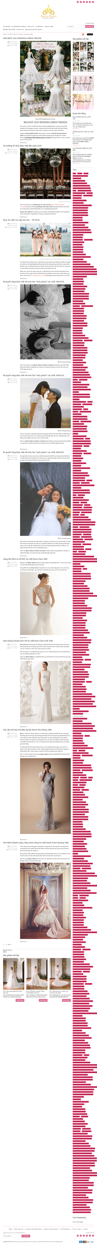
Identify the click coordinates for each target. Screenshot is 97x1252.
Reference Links (78, 760)
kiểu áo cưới (77, 544)
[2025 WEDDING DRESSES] (45, 116)
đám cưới (84, 1116)
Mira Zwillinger (78, 713)
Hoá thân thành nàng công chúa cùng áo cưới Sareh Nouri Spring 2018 (35, 842)
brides (75, 411)
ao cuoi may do (78, 252)
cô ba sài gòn (77, 446)
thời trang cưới (78, 799)
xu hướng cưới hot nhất (80, 1023)
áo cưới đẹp (88, 340)
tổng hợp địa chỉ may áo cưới (82, 856)
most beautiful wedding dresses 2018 (84, 731)
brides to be (77, 414)
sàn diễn (83, 777)
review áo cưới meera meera (82, 765)
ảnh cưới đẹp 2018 (79, 193)
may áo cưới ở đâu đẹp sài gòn (82, 608)
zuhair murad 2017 (79, 1109)
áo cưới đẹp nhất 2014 (80, 348)
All (74, 173)
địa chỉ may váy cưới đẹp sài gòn (83, 1200)
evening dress (78, 505)
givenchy (76, 512)
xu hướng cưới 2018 (79, 1020)
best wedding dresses (80, 387)
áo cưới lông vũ (78, 249)
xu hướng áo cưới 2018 (80, 991)
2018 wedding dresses (80, 176)
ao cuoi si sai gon (87, 306)
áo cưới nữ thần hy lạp (80, 286)
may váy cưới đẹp (79, 669)
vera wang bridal (78, 957)
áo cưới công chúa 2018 (80, 227)
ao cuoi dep (88, 239)
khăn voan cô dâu (79, 542)
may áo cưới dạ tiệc (79, 581)
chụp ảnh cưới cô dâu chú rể (82, 441)
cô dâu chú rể (77, 453)
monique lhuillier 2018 (80, 718)
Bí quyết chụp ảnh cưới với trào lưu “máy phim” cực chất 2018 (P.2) (33, 375)
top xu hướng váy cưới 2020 (81, 883)
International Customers (33, 29)
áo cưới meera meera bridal (82, 264)
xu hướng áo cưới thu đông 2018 (83, 1001)
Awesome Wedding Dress (81, 375)
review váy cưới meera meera (82, 767)
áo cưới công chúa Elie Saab (82, 230)
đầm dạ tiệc (86, 1128)
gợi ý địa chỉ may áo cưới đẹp (82, 519)
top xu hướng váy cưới (80, 880)
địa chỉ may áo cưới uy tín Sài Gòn (83, 1183)
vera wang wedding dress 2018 (83, 966)
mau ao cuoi (77, 569)
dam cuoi (76, 483)
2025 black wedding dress (81, 185)
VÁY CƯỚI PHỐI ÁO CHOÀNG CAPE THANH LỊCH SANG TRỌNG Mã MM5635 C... (13, 996)
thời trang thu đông (79, 807)
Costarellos (77, 470)
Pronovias (77, 755)
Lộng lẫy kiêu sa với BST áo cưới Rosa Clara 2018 (25, 559)
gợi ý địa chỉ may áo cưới (81, 517)
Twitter (78, 2)
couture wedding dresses (81, 475)
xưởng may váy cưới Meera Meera (83, 1089)
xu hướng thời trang (79, 1033)
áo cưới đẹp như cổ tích (80, 352)
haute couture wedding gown (82, 532)
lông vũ (88, 549)
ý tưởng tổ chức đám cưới (81, 1101)
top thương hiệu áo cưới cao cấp (83, 863)
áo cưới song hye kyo (80, 316)
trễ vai (75, 895)
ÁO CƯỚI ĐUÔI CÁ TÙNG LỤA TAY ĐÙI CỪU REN (58, 992)
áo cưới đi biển (78, 360)
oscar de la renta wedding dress (83, 748)
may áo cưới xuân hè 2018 (81, 632)
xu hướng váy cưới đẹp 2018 (82, 1047)
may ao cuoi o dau (79, 600)
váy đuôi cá (77, 949)
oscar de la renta (78, 743)
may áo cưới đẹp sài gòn (81, 645)
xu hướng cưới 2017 (79, 1018)
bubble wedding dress (80, 419)
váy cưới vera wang (79, 942)
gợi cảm (76, 515)
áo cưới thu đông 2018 (80, 325)
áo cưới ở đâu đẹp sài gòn (81, 294)
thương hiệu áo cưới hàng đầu (82, 834)
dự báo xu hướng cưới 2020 (81, 492)
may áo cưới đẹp (78, 635)
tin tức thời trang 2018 (80, 844)
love (75, 551)
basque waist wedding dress (82, 377)
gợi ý (82, 515)
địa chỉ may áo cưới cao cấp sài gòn (84, 1148)
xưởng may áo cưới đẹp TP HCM (83, 1079)
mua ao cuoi (77, 733)
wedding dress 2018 (80, 979)
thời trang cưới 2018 (79, 802)
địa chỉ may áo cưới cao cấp (82, 1146)
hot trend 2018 (78, 539)
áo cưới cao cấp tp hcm (80, 210)
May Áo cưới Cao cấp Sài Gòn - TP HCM (21, 220)
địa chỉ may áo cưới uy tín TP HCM (83, 1185)
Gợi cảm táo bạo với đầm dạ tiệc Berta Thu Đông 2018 (27, 730)
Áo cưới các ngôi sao (80, 200)
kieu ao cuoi (86, 544)
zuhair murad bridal (79, 1111)
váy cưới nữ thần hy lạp (80, 934)
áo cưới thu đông (78, 321)
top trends (77, 868)
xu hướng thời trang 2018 (81, 1035)
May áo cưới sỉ (78, 618)
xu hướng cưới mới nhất (80, 1025)
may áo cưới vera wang (80, 630)
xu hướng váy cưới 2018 (80, 1043)
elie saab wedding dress (81, 500)
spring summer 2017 (80, 782)
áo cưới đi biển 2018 (79, 362)
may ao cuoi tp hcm (79, 625)
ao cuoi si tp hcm (78, 308)
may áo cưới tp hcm (79, 623)
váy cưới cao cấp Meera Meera (82, 907)
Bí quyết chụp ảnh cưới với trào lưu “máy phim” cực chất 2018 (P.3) (33, 282)
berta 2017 (83, 379)
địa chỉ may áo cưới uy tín (81, 1180)
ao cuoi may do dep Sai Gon (82, 257)
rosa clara (76, 770)
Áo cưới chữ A (78, 217)
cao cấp (76, 421)
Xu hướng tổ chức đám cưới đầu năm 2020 (22, 146)
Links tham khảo (78, 549)
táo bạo (82, 785)
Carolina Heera (85, 421)
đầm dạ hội (77, 1128)
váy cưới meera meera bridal (82, 930)
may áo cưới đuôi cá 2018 (81, 655)
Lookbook (39, 26)
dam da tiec (85, 483)
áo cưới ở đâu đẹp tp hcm (81, 296)
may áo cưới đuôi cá (79, 652)
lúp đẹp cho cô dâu (79, 554)
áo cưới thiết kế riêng (79, 318)
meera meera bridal (79, 691)
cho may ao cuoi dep (80, 436)
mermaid (76, 709)
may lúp (88, 659)
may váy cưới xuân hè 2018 (81, 667)
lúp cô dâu (82, 551)
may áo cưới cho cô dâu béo (82, 573)
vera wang (86, 949)
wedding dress (78, 974)
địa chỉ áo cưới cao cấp (80, 1133)
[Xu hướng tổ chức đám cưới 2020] (45, 198)
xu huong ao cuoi (78, 989)
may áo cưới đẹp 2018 (80, 637)
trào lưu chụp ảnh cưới (80, 888)
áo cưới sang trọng (79, 303)
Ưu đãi (75, 898)
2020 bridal (77, 178)
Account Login (90, 23)
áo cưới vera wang (79, 335)
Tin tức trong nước (79, 846)
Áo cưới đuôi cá (78, 365)
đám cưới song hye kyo (80, 1124)
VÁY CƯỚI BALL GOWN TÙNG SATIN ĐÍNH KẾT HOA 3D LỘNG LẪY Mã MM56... (36, 996)
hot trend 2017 (86, 537)
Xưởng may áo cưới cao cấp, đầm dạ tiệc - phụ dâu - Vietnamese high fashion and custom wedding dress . (38, 1241)
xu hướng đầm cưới (79, 1050)
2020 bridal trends (79, 181)
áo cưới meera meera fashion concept (85, 269)
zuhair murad (77, 1106)
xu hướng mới (77, 1030)
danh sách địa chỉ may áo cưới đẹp (83, 485)
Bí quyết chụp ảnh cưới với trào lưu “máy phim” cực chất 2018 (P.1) (33, 452)
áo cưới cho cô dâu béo (80, 212)
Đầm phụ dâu (86, 1131)
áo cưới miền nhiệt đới (80, 276)
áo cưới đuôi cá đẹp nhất (81, 372)
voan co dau (77, 971)
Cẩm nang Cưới (18, 1229)
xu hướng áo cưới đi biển (80, 1011)
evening (83, 502)
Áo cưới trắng (77, 330)
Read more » (23, 142)
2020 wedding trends (80, 183)
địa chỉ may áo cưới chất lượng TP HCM (85, 1160)
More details (20, 1000)
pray (75, 750)
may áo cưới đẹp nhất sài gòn (82, 640)
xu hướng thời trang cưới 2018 (82, 1038)
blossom (76, 399)
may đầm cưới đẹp (79, 679)
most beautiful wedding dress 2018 (84, 726)
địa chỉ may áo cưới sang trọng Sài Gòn (85, 1173)
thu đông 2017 (78, 824)
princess (81, 750)
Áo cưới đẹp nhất (78, 345)
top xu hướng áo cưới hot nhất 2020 (84, 873)
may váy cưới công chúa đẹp (82, 664)
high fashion (77, 534)
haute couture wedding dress (82, 529)
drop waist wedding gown (81, 490)
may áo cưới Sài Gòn (79, 613)
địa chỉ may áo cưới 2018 (81, 1143)
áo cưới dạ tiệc (78, 237)
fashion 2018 (77, 507)
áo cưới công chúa (79, 225)
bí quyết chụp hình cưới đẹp (81, 397)
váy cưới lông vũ (78, 920)
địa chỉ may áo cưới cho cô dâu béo (84, 1163)
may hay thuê (77, 657)
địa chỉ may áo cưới (79, 1141)
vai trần (82, 898)
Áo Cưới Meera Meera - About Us (23, 26)
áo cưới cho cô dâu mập (80, 215)
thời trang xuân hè (79, 814)
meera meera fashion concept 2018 (84, 696)
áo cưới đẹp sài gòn (79, 355)
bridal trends (77, 409)
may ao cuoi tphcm (79, 628)
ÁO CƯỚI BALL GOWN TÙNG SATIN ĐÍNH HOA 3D (35, 992)
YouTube (84, 2)
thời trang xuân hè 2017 (80, 817)
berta (75, 379)
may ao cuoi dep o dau (80, 586)
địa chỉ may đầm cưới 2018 (81, 1207)
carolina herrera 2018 (80, 426)
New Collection (78, 736)
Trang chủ (6, 26)
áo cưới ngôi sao (78, 281)
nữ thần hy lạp (78, 738)
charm (75, 433)
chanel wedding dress (80, 431)
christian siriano (78, 438)
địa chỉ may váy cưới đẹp (81, 1197)
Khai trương (88, 539)
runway (76, 777)
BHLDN (76, 392)
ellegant (76, 502)
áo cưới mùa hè (78, 279)
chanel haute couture (80, 429)
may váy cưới (77, 662)
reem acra (77, 758)
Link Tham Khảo (65, 1229)
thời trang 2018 (78, 792)
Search (86, 1229)
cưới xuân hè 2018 (79, 480)
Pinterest (90, 2)
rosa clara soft (78, 772)
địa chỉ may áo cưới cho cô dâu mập (84, 1165)
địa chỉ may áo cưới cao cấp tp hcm (84, 1151)
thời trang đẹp (78, 822)
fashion (87, 505)
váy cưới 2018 (78, 903)
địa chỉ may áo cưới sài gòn (81, 1168)
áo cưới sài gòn (78, 301)
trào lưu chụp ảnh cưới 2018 (82, 890)
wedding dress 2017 (80, 976)
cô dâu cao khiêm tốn (80, 451)
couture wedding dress (80, 473)
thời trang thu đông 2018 (81, 812)
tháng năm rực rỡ (78, 787)
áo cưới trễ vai (78, 333)
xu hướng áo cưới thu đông (81, 998)
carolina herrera (78, 424)
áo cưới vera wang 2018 (81, 338)
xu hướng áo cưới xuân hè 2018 (83, 1006)
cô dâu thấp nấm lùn (79, 463)
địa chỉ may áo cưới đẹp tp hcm (82, 1192)
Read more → (76, 128)
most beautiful (78, 721)
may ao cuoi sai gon (79, 615)
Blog (10, 1229)
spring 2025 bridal (85, 780)
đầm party (77, 1131)
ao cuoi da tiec (78, 239)
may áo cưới (77, 571)
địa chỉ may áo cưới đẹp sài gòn (83, 1190)
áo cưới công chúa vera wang (82, 232)
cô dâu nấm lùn (78, 458)
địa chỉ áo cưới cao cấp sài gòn (82, 1136)
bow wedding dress (79, 402)
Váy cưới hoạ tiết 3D (79, 917)
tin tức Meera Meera (79, 839)
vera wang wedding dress (81, 964)
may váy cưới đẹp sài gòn (81, 674)
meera (89, 682)
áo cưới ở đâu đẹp (79, 291)
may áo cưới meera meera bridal (83, 593)
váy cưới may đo (78, 925)
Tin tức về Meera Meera (80, 851)
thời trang (85, 790)
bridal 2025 (77, 404)
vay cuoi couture (78, 912)
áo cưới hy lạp (78, 244)
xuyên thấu (77, 1099)
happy (75, 527)
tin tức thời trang (78, 841)
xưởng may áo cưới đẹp (80, 1074)
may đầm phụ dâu (79, 682)
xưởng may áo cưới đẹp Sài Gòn (83, 1077)
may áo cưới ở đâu (79, 603)
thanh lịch (76, 790)
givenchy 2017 (86, 512)
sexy (90, 777)
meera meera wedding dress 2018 (84, 701)
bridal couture (87, 404)
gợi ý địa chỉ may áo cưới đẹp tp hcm (84, 524)
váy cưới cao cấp (78, 905)
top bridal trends (78, 858)
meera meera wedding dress (82, 699)
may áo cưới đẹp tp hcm (80, 647)
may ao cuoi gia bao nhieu (81, 588)
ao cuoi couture (78, 235)
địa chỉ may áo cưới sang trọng (82, 1170)
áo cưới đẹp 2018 (79, 343)
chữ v (87, 438)
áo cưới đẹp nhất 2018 (80, 350)
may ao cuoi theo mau (80, 620)
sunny (75, 785)
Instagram (87, 2)
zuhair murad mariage (80, 1114)
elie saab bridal (78, 497)
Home (4, 34)
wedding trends (78, 984)
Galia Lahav (87, 507)
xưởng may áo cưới (79, 1060)
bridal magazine (78, 406)
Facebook (81, 2)
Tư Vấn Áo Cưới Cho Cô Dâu (15, 34)
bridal (90, 402)
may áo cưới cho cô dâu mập (82, 576)
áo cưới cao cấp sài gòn (80, 208)
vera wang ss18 (78, 961)
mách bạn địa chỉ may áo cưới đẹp (83, 556)
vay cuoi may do (78, 922)
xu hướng (88, 984)
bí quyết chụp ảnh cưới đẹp (81, 394)
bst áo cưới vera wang (80, 416)
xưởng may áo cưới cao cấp (81, 1062)
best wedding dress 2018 (81, 384)
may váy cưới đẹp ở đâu (80, 672)
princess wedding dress (81, 753)
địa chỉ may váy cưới (79, 1195)
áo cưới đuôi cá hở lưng (80, 367)
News (87, 736)
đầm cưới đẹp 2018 (79, 1126)
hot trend (76, 537)
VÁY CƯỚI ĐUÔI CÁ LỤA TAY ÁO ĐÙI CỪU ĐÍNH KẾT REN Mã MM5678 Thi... (59, 996)
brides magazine (85, 411)
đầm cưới (76, 1116)
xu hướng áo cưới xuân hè (81, 1003)
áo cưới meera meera (80, 262)
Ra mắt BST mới (87, 755)
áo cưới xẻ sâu (78, 340)
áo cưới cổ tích (78, 220)
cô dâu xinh (77, 465)
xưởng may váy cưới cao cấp (82, 1084)
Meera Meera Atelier (80, 689)
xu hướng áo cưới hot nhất (81, 993)
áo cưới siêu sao (78, 313)
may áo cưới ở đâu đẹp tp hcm (82, 610)
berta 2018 (77, 382)
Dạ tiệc (89, 480)
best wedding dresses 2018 (82, 389)
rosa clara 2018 (87, 770)
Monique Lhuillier (28, 34)
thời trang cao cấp (79, 794)
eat (74, 495)
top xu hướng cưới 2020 (80, 878)
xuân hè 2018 (78, 1055)
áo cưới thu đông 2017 (80, 323)
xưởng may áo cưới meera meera (83, 1070)
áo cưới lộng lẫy (78, 247)
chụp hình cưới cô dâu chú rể (82, 443)
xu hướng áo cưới (78, 986)
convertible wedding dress (81, 468)
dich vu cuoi (77, 488)
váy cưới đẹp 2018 (79, 947)
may (85, 569)
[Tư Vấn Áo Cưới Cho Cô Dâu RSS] (83, 34)
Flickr (93, 2)
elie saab (81, 495)
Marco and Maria (78, 566)
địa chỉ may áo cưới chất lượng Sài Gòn (85, 1158)
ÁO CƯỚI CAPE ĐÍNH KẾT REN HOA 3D (12, 992)
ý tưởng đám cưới (78, 1104)
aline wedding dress (84, 190)
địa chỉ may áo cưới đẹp (80, 1187)
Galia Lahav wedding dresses (82, 510)
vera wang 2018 (78, 954)
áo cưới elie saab (78, 242)
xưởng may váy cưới (79, 1082)
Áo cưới (89, 193)
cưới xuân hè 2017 (79, 478)
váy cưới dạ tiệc (78, 915)
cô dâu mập (77, 456)
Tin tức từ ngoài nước (80, 849)
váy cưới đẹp (77, 944)
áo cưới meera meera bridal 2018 (83, 266)
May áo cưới (49, 26)
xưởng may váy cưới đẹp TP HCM (83, 1094)
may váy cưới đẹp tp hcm (81, 677)
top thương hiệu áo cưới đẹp (81, 866)
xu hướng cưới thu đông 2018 (82, 1028)
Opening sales (78, 740)
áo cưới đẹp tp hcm (79, 357)
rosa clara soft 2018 (79, 775)
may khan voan (78, 659)
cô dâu (86, 446)
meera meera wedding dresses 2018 (84, 706)
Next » (9, 944)
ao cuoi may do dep (79, 254)
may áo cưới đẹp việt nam (81, 650)
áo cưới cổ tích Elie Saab (80, 222)
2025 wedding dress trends (82, 188)
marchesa (76, 564)
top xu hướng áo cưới (80, 871)
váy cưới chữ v (78, 910)
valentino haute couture (80, 900)
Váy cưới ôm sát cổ (79, 937)
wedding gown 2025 (80, 981)
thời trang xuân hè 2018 (80, 819)
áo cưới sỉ (76, 306)
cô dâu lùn (87, 453)
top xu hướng (86, 868)
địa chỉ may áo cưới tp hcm (81, 1178)
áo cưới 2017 (77, 195)
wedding (86, 971)
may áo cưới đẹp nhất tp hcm (82, 642)
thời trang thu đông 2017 (81, 809)
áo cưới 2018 (88, 195)
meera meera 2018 (79, 686)
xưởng (86, 1055)
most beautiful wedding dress (82, 723)
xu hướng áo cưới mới (80, 996)
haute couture (84, 527)
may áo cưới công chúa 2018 (82, 578)
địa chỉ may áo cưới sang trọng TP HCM (85, 1175)
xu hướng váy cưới (79, 1040)
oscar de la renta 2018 (80, 745)
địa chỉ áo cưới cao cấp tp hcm (82, 1138)
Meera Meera (77, 684)
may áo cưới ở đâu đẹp (80, 605)
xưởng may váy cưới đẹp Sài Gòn (83, 1092)
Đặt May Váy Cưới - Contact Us (13, 29)
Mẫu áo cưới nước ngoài (51, 1229)
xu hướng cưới (78, 1016)
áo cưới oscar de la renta (81, 298)
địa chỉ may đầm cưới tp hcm (82, 1212)
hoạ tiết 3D (87, 534)
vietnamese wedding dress (81, 969)
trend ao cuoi (84, 895)
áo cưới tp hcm (78, 328)
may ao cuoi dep (78, 583)
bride (85, 409)
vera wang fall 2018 (79, 959)
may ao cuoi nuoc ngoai (80, 598)
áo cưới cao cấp (78, 203)
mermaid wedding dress (81, 711)
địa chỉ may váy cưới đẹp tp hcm (83, 1202)
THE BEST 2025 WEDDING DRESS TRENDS (22, 38)
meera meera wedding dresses (83, 704)
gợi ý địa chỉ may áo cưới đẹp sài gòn (84, 522)
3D (74, 190)
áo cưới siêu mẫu (78, 311)
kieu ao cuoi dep (78, 546)
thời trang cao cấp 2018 (80, 797)
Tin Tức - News (76, 1229)
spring (75, 780)
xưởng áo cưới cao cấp (80, 1057)
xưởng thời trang (78, 1097)
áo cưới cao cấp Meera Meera (82, 205)
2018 (85, 173)
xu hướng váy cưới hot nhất (81, 1045)
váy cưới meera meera (80, 927)
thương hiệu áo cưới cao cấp (82, 831)
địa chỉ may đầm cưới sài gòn (82, 1210)
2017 (79, 173)
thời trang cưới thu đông (80, 804)
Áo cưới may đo (78, 259)
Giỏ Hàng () (89, 26)
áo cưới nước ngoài (79, 289)
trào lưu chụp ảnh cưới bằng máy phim (85, 893)
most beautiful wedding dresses (83, 728)
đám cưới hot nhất (79, 1121)
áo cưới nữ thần (78, 284)
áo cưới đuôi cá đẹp (79, 370)
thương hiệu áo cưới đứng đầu (82, 836)
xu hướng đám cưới (79, 1052)
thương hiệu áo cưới (79, 829)
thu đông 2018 (78, 826)
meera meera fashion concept (82, 694)
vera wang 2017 (78, 952)
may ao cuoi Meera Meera (81, 591)
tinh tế (75, 853)
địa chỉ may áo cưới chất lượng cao (83, 1156)
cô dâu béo (77, 448)
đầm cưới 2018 (78, 1119)
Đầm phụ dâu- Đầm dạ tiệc (33, 1229)
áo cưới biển (77, 198)
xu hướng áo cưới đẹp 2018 (81, 1008)
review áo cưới (78, 763)
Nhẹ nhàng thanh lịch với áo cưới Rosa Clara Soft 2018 (28, 641)
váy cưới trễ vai (78, 939)
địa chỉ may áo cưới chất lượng (82, 1153)
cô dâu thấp (77, 461)
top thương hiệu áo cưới (80, 861)
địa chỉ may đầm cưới (80, 1205)
